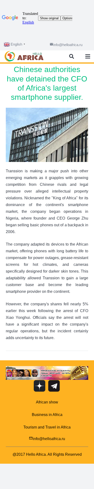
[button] (47, 373)
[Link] (24, 56)
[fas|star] (39, 387)
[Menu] (87, 56)
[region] (47, 373)
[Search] (71, 56)
